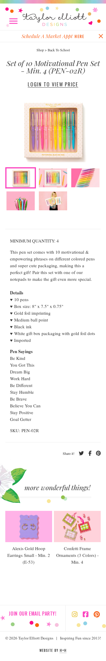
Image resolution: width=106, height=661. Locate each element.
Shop (40, 49)
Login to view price (53, 84)
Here (79, 36)
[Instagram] (74, 615)
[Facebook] (85, 615)
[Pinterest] (97, 615)
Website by (53, 650)
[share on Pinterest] (96, 453)
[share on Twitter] (79, 453)
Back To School (59, 49)
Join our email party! (32, 613)
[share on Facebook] (88, 453)
